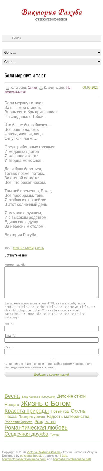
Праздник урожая (31, 417)
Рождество (45, 421)
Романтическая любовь (36, 427)
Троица (54, 434)
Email (9, 335)
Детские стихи (71, 396)
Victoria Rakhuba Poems (43, 452)
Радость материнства (68, 416)
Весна (12, 396)
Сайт (8, 347)
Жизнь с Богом (23, 248)
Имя (8, 324)
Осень (39, 248)
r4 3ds (62, 456)
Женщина (11, 405)
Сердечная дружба (26, 434)
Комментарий (14, 264)
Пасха (10, 416)
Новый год (60, 411)
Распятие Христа (18, 422)
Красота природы (26, 411)
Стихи (32, 87)
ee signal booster (31, 456)
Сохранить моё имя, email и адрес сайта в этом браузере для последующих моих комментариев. (48, 365)
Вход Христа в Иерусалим (38, 396)
